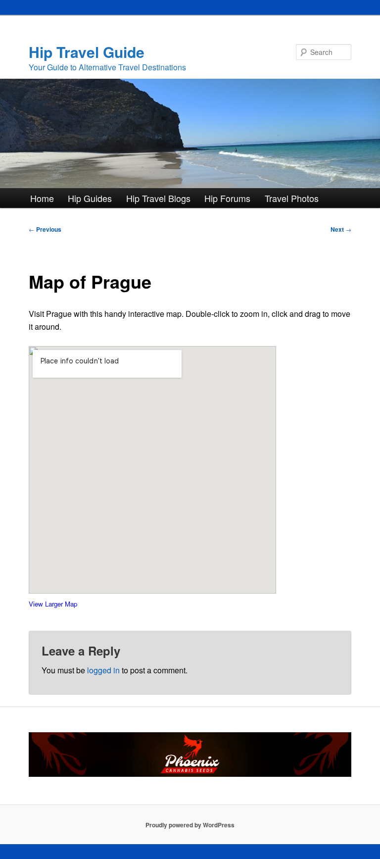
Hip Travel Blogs (158, 198)
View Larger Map (53, 603)
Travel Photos (292, 198)
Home (42, 198)
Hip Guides (90, 198)
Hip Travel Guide (86, 51)
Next (341, 229)
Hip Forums (227, 198)
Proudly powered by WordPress (190, 824)
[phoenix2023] (190, 774)
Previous (45, 229)
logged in (103, 670)
